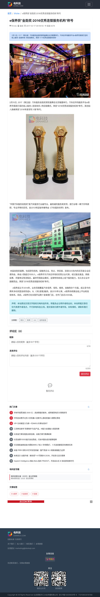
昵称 (11, 337)
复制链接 (42, 320)
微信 (22, 320)
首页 (9, 13)
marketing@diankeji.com (25, 548)
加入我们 (20, 544)
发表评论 (13, 351)
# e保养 (14, 494)
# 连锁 (34, 494)
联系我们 (29, 544)
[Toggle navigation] (89, 4)
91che (17, 13)
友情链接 (39, 544)
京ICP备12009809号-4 (68, 595)
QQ (35, 320)
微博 (28, 320)
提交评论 (85, 374)
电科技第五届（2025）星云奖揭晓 (24, 477)
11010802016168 (85, 595)
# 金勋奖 (25, 494)
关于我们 (11, 544)
